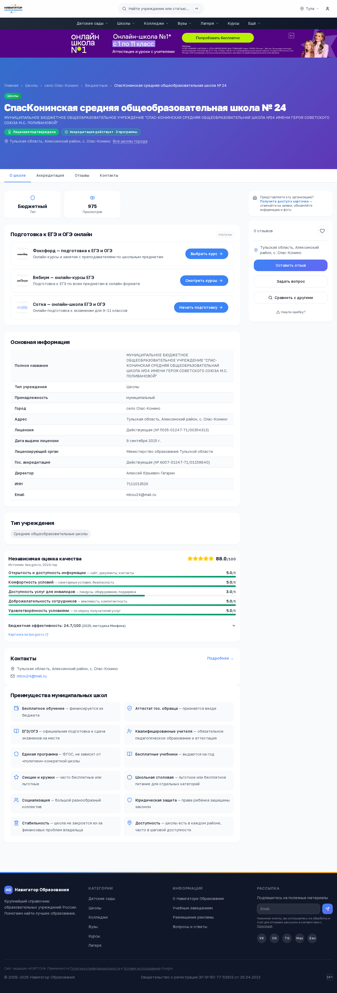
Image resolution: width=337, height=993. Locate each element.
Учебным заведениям (193, 908)
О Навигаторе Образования (198, 898)
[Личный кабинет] (327, 8)
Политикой (264, 926)
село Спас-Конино (61, 85)
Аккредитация (50, 175)
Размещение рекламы (193, 917)
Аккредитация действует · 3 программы (103, 132)
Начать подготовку (198, 307)
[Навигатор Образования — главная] (13, 8)
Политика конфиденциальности (95, 968)
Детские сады (90, 23)
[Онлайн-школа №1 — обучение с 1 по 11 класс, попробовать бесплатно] (168, 43)
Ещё (252, 23)
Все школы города (130, 141)
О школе (17, 175)
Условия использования (142, 968)
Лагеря (207, 23)
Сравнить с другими (294, 297)
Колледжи (154, 23)
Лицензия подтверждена (34, 132)
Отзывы (82, 175)
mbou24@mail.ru (32, 676)
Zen (312, 938)
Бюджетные (96, 85)
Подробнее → (220, 658)
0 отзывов (263, 231)
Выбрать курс (204, 253)
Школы (123, 23)
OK (274, 938)
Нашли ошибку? (293, 312)
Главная (11, 85)
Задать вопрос (291, 281)
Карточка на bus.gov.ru (26, 634)
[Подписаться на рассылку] (327, 909)
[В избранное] (322, 231)
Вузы (182, 23)
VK (261, 938)
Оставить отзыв (291, 265)
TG (287, 938)
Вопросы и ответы (190, 926)
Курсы (233, 23)
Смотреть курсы (201, 280)
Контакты (109, 175)
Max (299, 938)
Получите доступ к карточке (284, 201)
